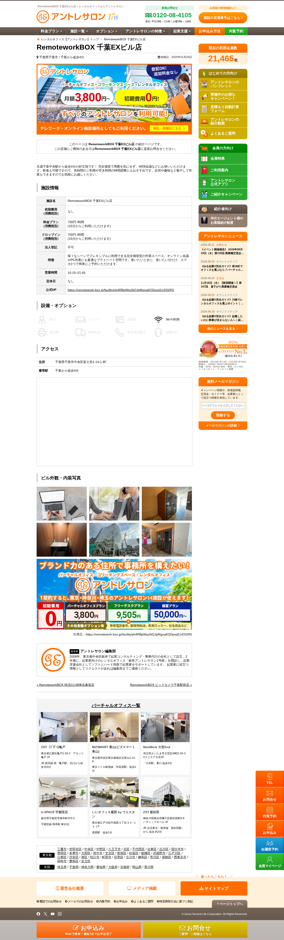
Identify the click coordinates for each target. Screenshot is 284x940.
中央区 (89, 849)
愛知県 (101, 867)
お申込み (122, 901)
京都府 (125, 867)
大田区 (86, 853)
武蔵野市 (159, 853)
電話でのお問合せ (50, 901)
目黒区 (118, 857)
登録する (223, 415)
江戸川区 (174, 853)
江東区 (62, 857)
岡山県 (137, 867)
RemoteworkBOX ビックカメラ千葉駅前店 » (161, 685)
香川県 (149, 867)
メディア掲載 (145, 888)
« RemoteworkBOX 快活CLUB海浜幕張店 (65, 685)
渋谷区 (74, 857)
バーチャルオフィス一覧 (116, 705)
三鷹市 (62, 849)
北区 (126, 849)
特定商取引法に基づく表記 (176, 901)
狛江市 (94, 857)
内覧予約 (236, 31)
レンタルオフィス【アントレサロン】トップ (70, 39)
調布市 (62, 861)
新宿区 (121, 853)
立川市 (130, 857)
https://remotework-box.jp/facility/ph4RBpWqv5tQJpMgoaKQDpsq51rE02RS (121, 290)
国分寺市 (177, 849)
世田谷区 (75, 849)
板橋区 (145, 853)
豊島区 (74, 861)
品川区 (164, 849)
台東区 (152, 849)
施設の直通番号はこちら (222, 17)
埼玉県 (62, 867)
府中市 (98, 853)
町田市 (106, 857)
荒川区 (154, 857)
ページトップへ (231, 904)
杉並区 (133, 853)
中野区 (101, 849)
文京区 (109, 853)
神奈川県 (87, 867)
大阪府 (113, 867)
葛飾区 (166, 857)
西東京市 (180, 857)
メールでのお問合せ (80, 901)
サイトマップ (217, 888)
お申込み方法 (210, 31)
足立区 (86, 861)
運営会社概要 (72, 888)
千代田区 (138, 849)
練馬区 (142, 857)
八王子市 (114, 849)
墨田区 (62, 853)
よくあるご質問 (143, 901)
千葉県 (74, 867)
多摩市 (74, 853)
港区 (84, 857)
